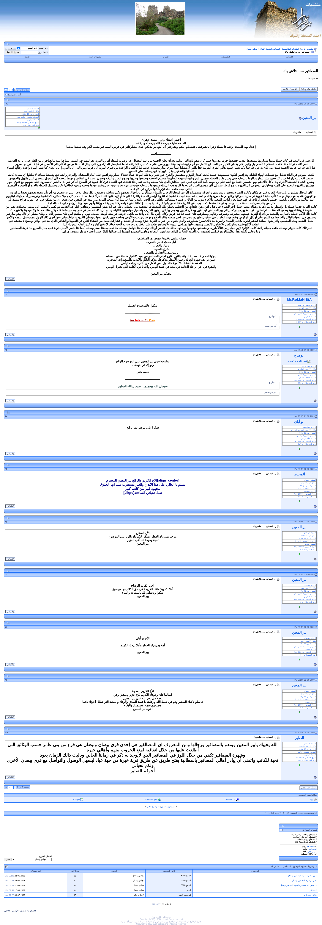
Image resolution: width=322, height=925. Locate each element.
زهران (23, 911)
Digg (311, 800)
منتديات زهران (307, 49)
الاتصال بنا (31, 911)
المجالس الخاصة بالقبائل (270, 49)
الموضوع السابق (168, 806)
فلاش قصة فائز (310, 895)
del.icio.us (230, 800)
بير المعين (309, 118)
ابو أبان (299, 422)
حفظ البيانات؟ (11, 49)
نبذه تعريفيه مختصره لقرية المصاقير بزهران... (297, 885)
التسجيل (289, 57)
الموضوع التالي (153, 806)
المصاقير (313, 890)
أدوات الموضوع (14, 94)
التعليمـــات (225, 57)
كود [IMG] (312, 851)
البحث (26, 57)
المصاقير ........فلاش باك (281, 866)
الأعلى (7, 911)
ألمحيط (299, 474)
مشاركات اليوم (95, 57)
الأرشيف (15, 911)
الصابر (299, 738)
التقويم (165, 57)
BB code (311, 847)
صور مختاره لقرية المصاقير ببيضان (302, 875)
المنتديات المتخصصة (290, 49)
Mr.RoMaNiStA (299, 299)
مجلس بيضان (251, 49)
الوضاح (299, 355)
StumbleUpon (151, 800)
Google (76, 800)
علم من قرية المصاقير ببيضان (304, 880)
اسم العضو (43, 48)
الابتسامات (312, 849)
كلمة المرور (43, 52)
